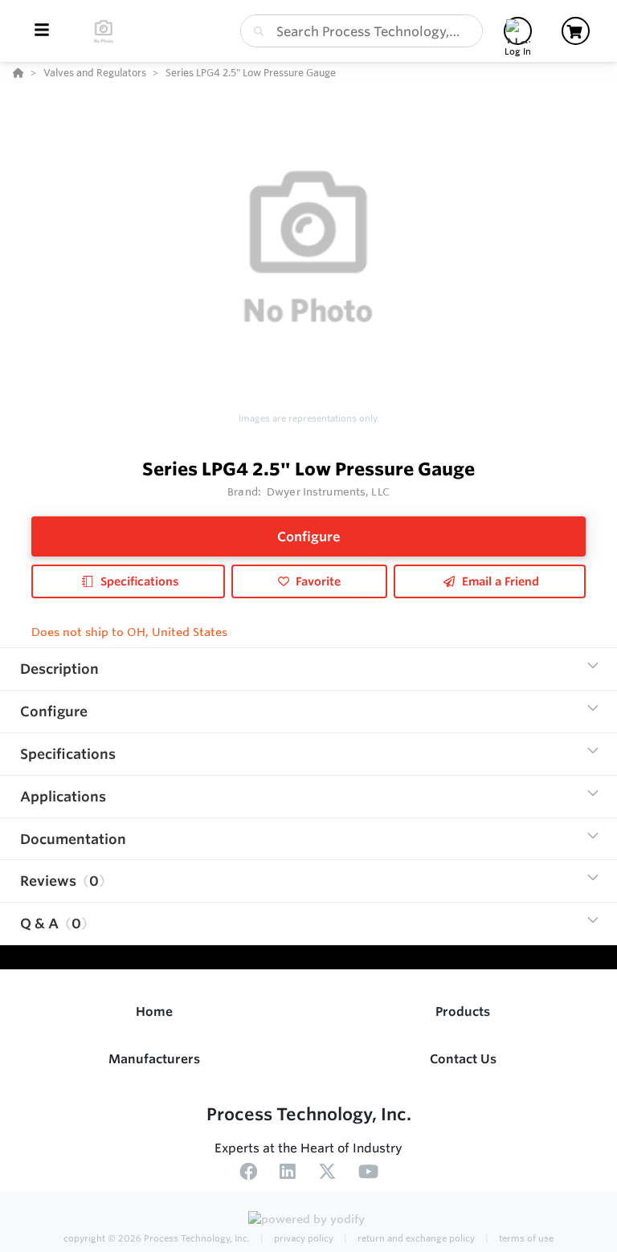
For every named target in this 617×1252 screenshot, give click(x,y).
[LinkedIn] (288, 1174)
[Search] (255, 31)
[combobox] (361, 31)
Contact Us (463, 1058)
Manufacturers (154, 1058)
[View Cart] (576, 31)
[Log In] (518, 31)
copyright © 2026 (156, 1238)
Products (462, 1011)
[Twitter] (327, 1174)
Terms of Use (525, 1238)
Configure (309, 536)
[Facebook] (248, 1174)
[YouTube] (368, 1174)
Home (154, 1011)
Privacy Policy (302, 1238)
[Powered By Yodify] (308, 1221)
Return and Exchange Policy (415, 1238)
